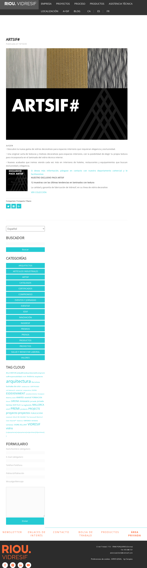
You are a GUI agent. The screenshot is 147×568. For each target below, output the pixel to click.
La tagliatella (26, 405)
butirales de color (13, 386)
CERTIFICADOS (25, 288)
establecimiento (31, 394)
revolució (9, 417)
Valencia (20, 421)
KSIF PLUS (17, 405)
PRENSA (25, 334)
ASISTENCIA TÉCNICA (121, 3)
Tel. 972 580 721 (127, 550)
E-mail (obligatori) (14, 457)
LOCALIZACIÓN (49, 11)
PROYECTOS (63, 3)
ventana (34, 420)
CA (89, 11)
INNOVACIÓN (25, 317)
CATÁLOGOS (25, 282)
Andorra (30, 376)
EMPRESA (46, 3)
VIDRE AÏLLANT (20, 424)
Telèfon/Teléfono (14, 465)
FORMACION (37, 397)
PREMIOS (25, 328)
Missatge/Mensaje (15, 481)
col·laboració (10, 390)
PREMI (15, 408)
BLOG (77, 11)
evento (20, 397)
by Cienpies (128, 559)
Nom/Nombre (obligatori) (18, 449)
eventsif (28, 397)
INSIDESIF (25, 323)
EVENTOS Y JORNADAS (25, 300)
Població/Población (15, 473)
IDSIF (25, 311)
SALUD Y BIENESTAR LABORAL (25, 352)
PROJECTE (34, 408)
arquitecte (39, 376)
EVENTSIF (25, 305)
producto (24, 409)
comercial (19, 390)
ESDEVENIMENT (15, 393)
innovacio (24, 401)
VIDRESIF (34, 424)
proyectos (24, 413)
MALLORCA (38, 404)
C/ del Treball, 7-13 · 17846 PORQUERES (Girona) (114, 547)
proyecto (11, 413)
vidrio (9, 428)
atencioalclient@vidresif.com (121, 553)
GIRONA (15, 401)
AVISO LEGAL (116, 559)
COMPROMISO (25, 294)
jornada (33, 401)
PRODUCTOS (97, 3)
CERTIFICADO (34, 386)
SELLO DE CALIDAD (19, 417)
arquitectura (18, 381)
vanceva (27, 420)
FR (108, 11)
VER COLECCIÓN (39, 192)
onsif (8, 409)
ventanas (9, 425)
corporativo (27, 390)
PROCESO (79, 3)
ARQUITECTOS (25, 265)
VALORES (25, 357)
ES (98, 11)
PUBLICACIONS (37, 413)
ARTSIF (25, 277)
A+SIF (66, 11)
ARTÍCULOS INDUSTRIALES (25, 271)
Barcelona (36, 382)
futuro (8, 401)
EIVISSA (34, 390)
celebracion (26, 386)
